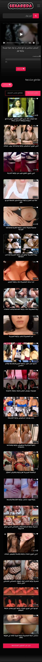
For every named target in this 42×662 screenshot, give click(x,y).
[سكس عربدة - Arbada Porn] (21, 6)
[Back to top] (35, 656)
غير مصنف (20, 69)
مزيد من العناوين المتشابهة (21, 646)
